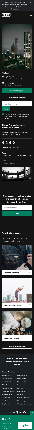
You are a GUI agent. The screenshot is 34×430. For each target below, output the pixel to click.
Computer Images (7, 388)
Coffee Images (21, 378)
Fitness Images (21, 401)
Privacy (26, 361)
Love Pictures (6, 397)
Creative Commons (8, 163)
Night (25, 155)
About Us (17, 364)
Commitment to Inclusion (13, 361)
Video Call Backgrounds (24, 404)
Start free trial (24, 426)
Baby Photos (5, 404)
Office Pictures (6, 385)
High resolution (10, 77)
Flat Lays (20, 388)
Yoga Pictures (6, 401)
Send (6, 108)
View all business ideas (17, 346)
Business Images (7, 375)
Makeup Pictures (7, 378)
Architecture (6, 155)
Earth (29, 155)
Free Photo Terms (21, 358)
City (13, 155)
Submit (17, 213)
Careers (10, 358)
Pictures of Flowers (23, 397)
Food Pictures (21, 382)
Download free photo (17, 90)
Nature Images (6, 382)
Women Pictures (7, 394)
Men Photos (20, 394)
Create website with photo (17, 97)
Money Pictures (22, 385)
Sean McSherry (14, 147)
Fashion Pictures (22, 375)
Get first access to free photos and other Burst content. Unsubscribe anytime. (17, 116)
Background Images (8, 391)
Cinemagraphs (21, 391)
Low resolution (10, 83)
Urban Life (18, 155)
